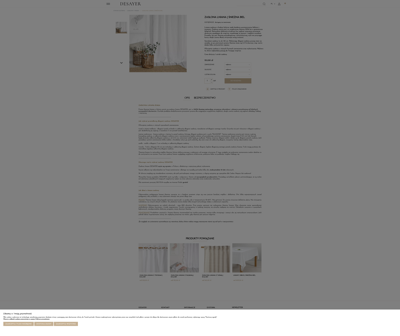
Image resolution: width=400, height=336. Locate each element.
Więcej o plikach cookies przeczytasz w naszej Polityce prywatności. (26, 319)
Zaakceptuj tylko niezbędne (18, 324)
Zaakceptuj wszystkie (66, 324)
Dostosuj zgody (43, 324)
